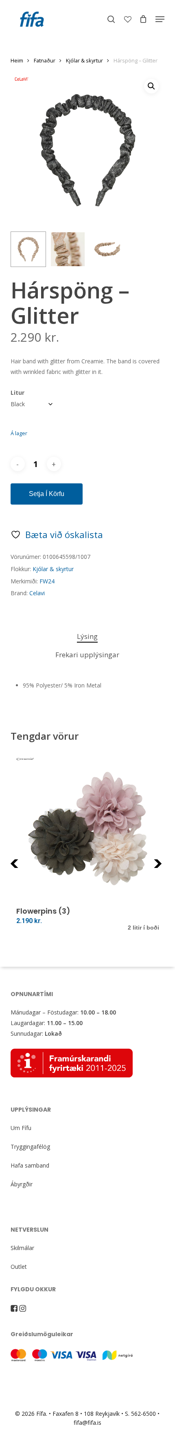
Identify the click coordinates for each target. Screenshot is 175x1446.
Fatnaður (44, 60)
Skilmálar (22, 1248)
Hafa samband (30, 1165)
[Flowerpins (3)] (87, 828)
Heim (17, 60)
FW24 (47, 581)
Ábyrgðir (22, 1184)
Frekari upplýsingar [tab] (87, 654)
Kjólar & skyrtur (84, 60)
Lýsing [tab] (87, 636)
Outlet (19, 1266)
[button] (159, 19)
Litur (17, 392)
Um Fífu (21, 1128)
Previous (30, 868)
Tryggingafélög (30, 1146)
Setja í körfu (46, 493)
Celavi (37, 593)
